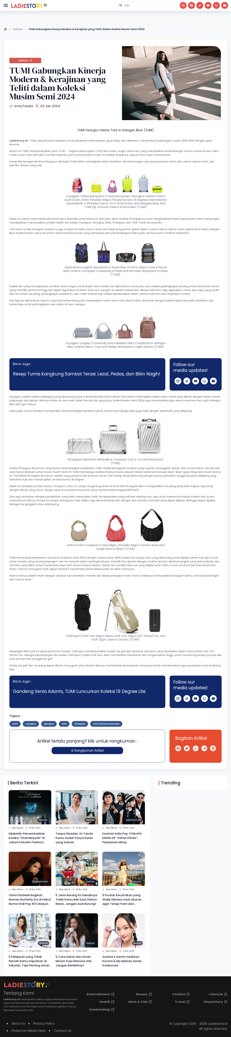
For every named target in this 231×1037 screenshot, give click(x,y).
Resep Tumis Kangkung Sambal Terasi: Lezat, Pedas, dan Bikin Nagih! (86, 374)
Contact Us (62, 1031)
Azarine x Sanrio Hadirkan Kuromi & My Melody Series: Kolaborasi (122, 961)
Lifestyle (90, 819)
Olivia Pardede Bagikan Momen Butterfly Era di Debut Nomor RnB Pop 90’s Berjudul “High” (30, 899)
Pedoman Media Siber (29, 1031)
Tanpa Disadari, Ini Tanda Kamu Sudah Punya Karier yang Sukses (74, 838)
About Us (18, 1023)
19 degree (80, 723)
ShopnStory (213, 1002)
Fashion (18, 29)
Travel (180, 1002)
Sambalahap (99, 1009)
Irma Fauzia (23, 106)
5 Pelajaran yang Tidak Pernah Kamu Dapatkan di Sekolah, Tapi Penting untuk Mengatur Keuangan (29, 961)
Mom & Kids (138, 1002)
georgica (49, 723)
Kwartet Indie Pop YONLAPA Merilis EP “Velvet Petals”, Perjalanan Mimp (122, 838)
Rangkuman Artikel (89, 750)
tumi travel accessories (106, 723)
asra (64, 723)
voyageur (31, 723)
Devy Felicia (17, 828)
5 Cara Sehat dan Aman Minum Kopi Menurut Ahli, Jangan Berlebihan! (74, 961)
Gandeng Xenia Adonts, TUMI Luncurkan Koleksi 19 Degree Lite (79, 691)
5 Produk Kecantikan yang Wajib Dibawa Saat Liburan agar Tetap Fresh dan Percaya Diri (121, 899)
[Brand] (29, 5)
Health (104, 1002)
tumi (15, 723)
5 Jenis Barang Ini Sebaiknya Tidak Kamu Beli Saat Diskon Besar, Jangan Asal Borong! (76, 899)
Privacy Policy (44, 1023)
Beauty (137, 881)
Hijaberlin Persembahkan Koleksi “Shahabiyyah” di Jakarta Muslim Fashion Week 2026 (27, 838)
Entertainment (133, 819)
